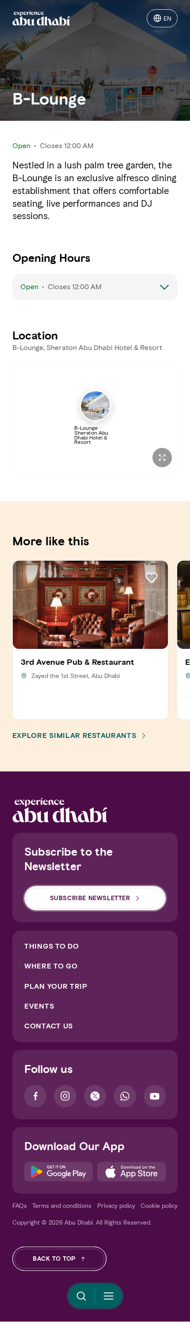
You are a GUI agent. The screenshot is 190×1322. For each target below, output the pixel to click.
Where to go (51, 966)
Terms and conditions (61, 1206)
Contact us (48, 1026)
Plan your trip (55, 986)
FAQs (19, 1206)
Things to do (51, 946)
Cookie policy (159, 1206)
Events (39, 1006)
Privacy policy (116, 1206)
